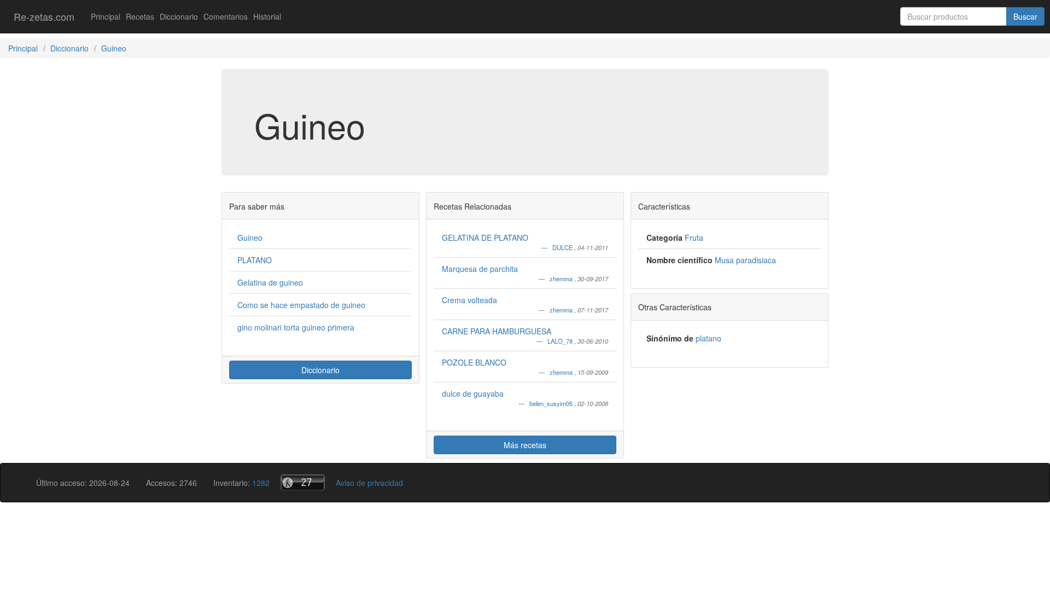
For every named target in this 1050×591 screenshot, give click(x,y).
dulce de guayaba (473, 393)
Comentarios (225, 16)
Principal (105, 16)
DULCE (563, 247)
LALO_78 (560, 341)
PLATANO (254, 259)
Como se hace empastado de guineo (301, 304)
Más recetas (525, 444)
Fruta (694, 237)
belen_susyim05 (551, 403)
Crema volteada (469, 299)
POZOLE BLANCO (474, 362)
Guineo (249, 237)
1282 (261, 482)
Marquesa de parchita (480, 268)
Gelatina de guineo (270, 282)
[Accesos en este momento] (303, 482)
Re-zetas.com (44, 16)
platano (708, 338)
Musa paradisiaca (745, 259)
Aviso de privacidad (369, 482)
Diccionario (179, 16)
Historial (267, 16)
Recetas (140, 16)
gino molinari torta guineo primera (295, 327)
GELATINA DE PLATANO (485, 237)
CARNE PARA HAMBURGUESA (496, 331)
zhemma (562, 278)
